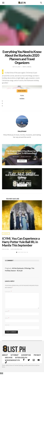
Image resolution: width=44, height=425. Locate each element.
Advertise (26, 355)
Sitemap (14, 355)
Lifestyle (5, 233)
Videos (28, 171)
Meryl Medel (22, 131)
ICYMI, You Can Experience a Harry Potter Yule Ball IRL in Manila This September (21, 242)
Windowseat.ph (12, 360)
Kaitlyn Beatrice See (16, 249)
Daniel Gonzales (26, 180)
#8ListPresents (18, 171)
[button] (16, 252)
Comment (8, 291)
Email (7, 318)
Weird (22, 147)
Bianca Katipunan (26, 156)
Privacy (37, 355)
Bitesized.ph (21, 358)
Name (7, 311)
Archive (8, 358)
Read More (22, 90)
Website (7, 325)
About (5, 355)
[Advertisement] (22, 397)
